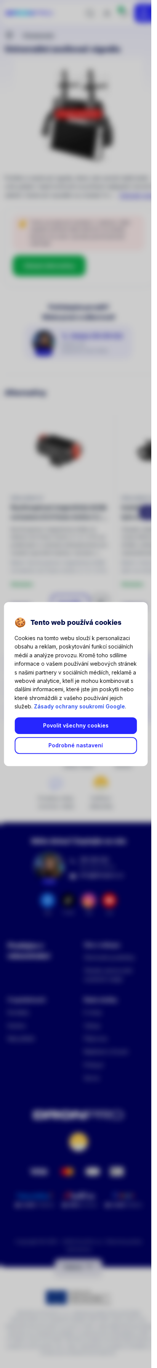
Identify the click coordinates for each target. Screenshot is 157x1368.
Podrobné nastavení (75, 745)
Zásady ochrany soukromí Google (79, 706)
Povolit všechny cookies (76, 726)
